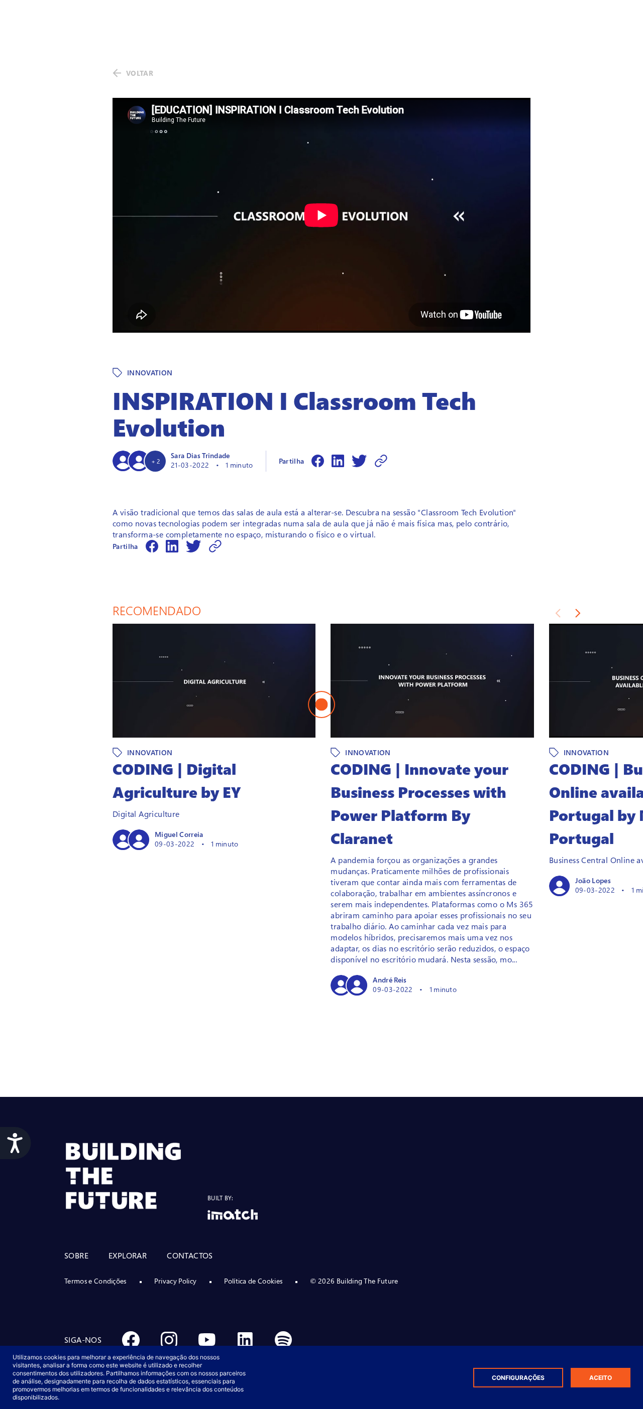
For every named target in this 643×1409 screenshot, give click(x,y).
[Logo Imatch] (232, 1214)
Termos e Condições (95, 1281)
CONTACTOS (190, 1255)
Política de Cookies (253, 1281)
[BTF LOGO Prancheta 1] (135, 1176)
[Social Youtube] (207, 1340)
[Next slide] (578, 613)
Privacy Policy (175, 1281)
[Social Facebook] (131, 1340)
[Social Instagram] (169, 1340)
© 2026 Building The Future (354, 1281)
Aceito (600, 1377)
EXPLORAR (128, 1255)
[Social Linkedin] (245, 1340)
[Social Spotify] (283, 1340)
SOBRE (76, 1255)
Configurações (518, 1377)
